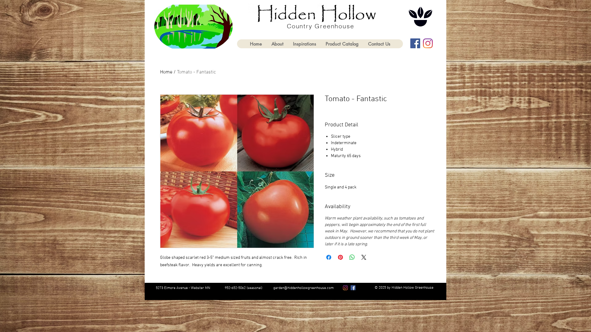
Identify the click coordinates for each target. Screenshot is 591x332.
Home (166, 72)
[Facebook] (415, 43)
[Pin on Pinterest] (340, 257)
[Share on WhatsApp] (352, 257)
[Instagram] (428, 43)
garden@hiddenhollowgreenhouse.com (303, 288)
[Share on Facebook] (328, 257)
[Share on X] (364, 257)
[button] (342, 43)
